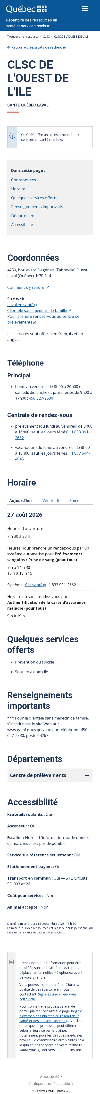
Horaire (18, 188)
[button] (50, 775)
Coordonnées (23, 180)
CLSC (46, 37)
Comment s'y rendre (26, 287)
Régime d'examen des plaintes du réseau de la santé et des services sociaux (51, 1016)
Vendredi (51, 500)
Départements (24, 215)
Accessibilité (22, 224)
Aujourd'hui (21, 500)
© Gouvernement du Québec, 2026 (51, 1091)
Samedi (76, 500)
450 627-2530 (41, 398)
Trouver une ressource (23, 37)
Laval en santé (20, 304)
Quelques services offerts (34, 197)
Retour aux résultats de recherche (38, 47)
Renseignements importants (37, 206)
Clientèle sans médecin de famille (37, 310)
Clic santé (34, 584)
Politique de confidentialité (50, 1084)
